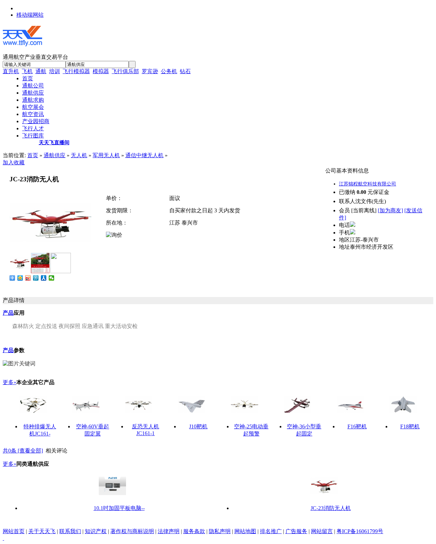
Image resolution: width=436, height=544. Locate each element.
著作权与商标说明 (132, 531)
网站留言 (322, 531)
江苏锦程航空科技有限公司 (367, 183)
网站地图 (245, 531)
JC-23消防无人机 (331, 508)
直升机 (11, 71)
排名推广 (271, 531)
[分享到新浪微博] (28, 278)
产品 (8, 313)
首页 (32, 155)
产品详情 (14, 300)
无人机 (79, 155)
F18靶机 (410, 426)
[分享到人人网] (44, 278)
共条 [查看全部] (23, 451)
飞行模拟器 (76, 71)
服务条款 (194, 531)
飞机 (27, 71)
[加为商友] (390, 210)
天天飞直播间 (54, 142)
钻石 (185, 71)
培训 (54, 71)
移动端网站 (30, 15)
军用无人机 (106, 155)
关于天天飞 (42, 531)
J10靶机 (198, 426)
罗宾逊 (150, 71)
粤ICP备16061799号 (360, 531)
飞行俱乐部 (125, 71)
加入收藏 (14, 162)
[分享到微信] (51, 278)
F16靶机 (357, 426)
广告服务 (296, 531)
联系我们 (70, 531)
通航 (40, 71)
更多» (9, 382)
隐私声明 (220, 531)
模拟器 (101, 71)
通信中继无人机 (144, 155)
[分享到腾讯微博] (36, 278)
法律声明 (169, 531)
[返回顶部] (3, 538)
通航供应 (54, 155)
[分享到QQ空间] (20, 278)
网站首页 (14, 531)
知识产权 (96, 531)
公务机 (169, 71)
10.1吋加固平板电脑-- (119, 508)
